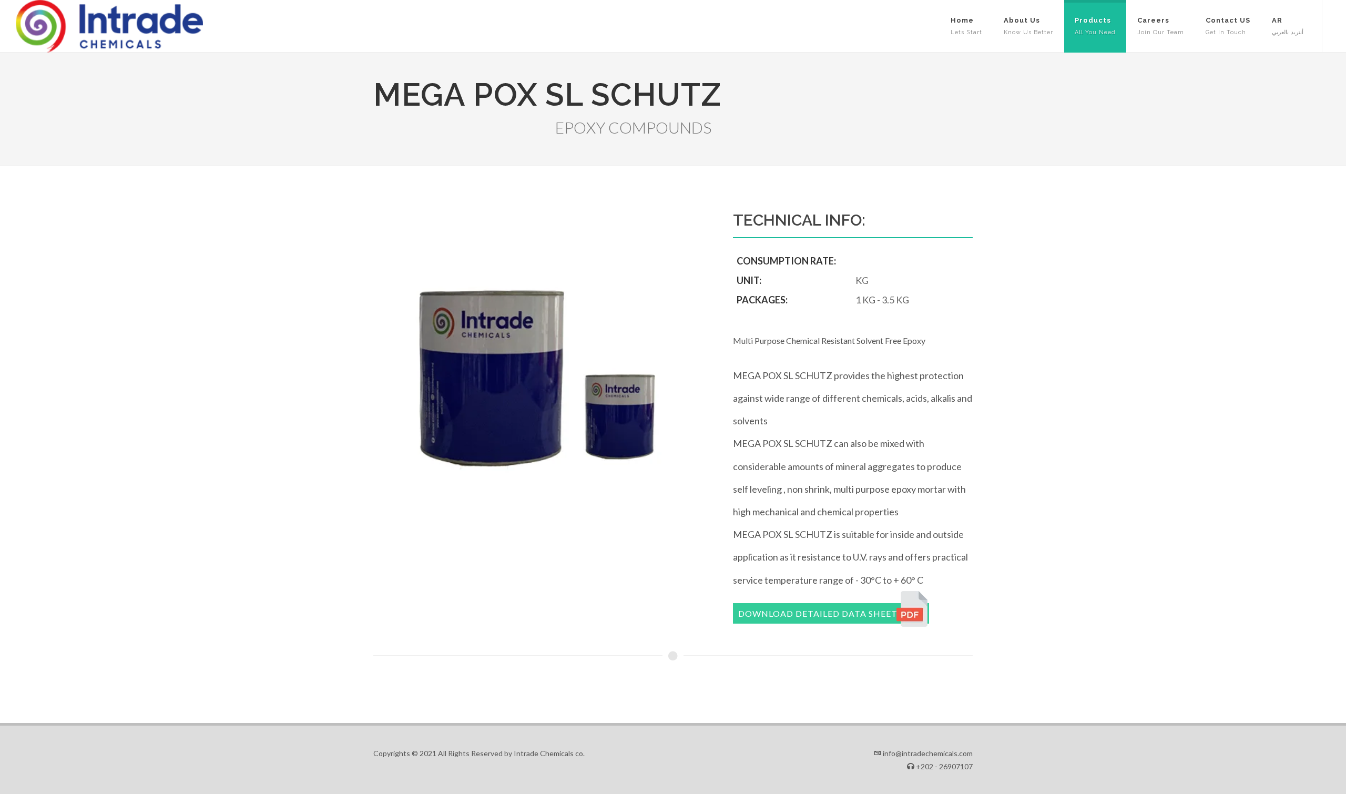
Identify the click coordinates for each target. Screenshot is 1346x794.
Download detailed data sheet (818, 613)
